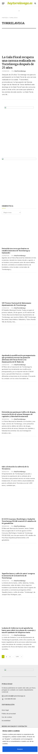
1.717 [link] (17, 656)
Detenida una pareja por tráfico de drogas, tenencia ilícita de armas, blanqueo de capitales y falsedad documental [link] (19, 414)
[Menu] (3, 3)
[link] (20, 3)
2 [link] (6, 656)
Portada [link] (5, 17)
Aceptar (20, 749)
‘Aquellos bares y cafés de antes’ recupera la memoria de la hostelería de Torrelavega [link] (18, 576)
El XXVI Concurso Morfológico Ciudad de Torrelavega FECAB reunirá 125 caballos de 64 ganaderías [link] (19, 521)
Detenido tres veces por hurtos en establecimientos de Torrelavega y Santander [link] (16, 251)
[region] (19, 741)
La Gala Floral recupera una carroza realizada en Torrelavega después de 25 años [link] (18, 62)
